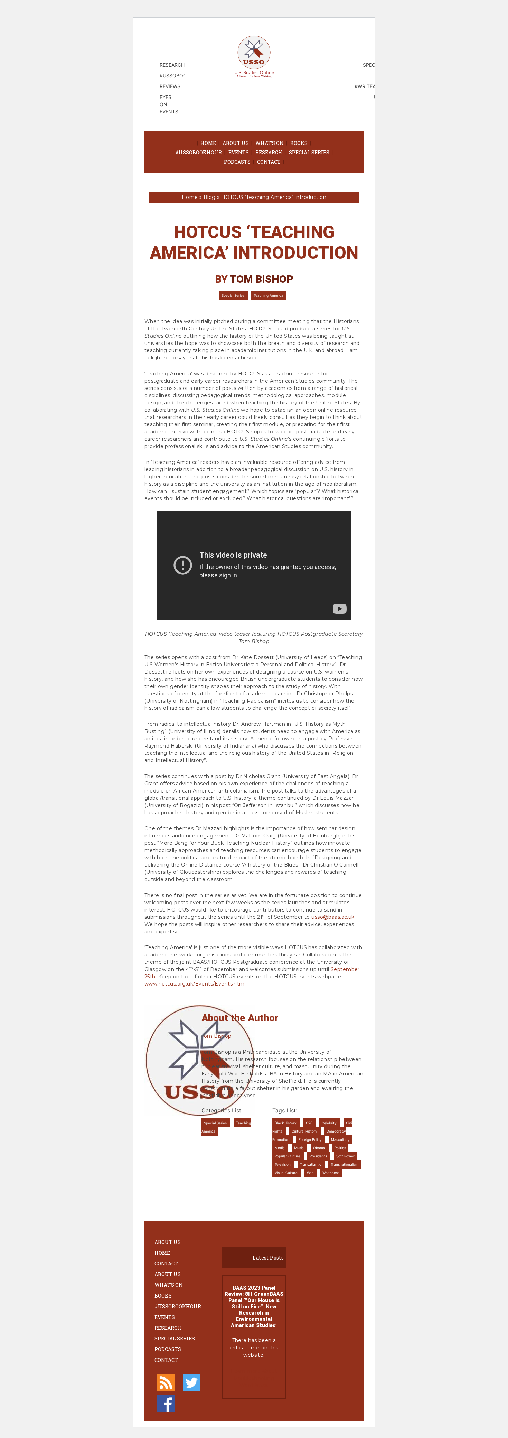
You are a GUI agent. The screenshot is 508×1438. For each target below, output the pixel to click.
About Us (236, 143)
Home (208, 143)
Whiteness (330, 1173)
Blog (210, 197)
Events (238, 152)
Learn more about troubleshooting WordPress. (254, 1378)
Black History (286, 1123)
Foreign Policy (311, 1139)
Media (280, 1148)
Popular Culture (288, 1156)
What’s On (269, 143)
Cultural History (305, 1131)
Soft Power (345, 1156)
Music (299, 1148)
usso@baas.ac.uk (332, 917)
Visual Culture (287, 1173)
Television (283, 1164)
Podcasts (237, 161)
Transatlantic (311, 1164)
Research (268, 152)
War (310, 1173)
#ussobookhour (198, 152)
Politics (340, 1148)
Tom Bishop (261, 279)
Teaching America (268, 295)
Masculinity (340, 1139)
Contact (269, 161)
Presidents (319, 1156)
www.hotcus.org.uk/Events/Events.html (195, 984)
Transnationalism (344, 1164)
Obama (319, 1148)
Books (299, 143)
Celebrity (330, 1123)
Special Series (309, 152)
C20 (309, 1123)
